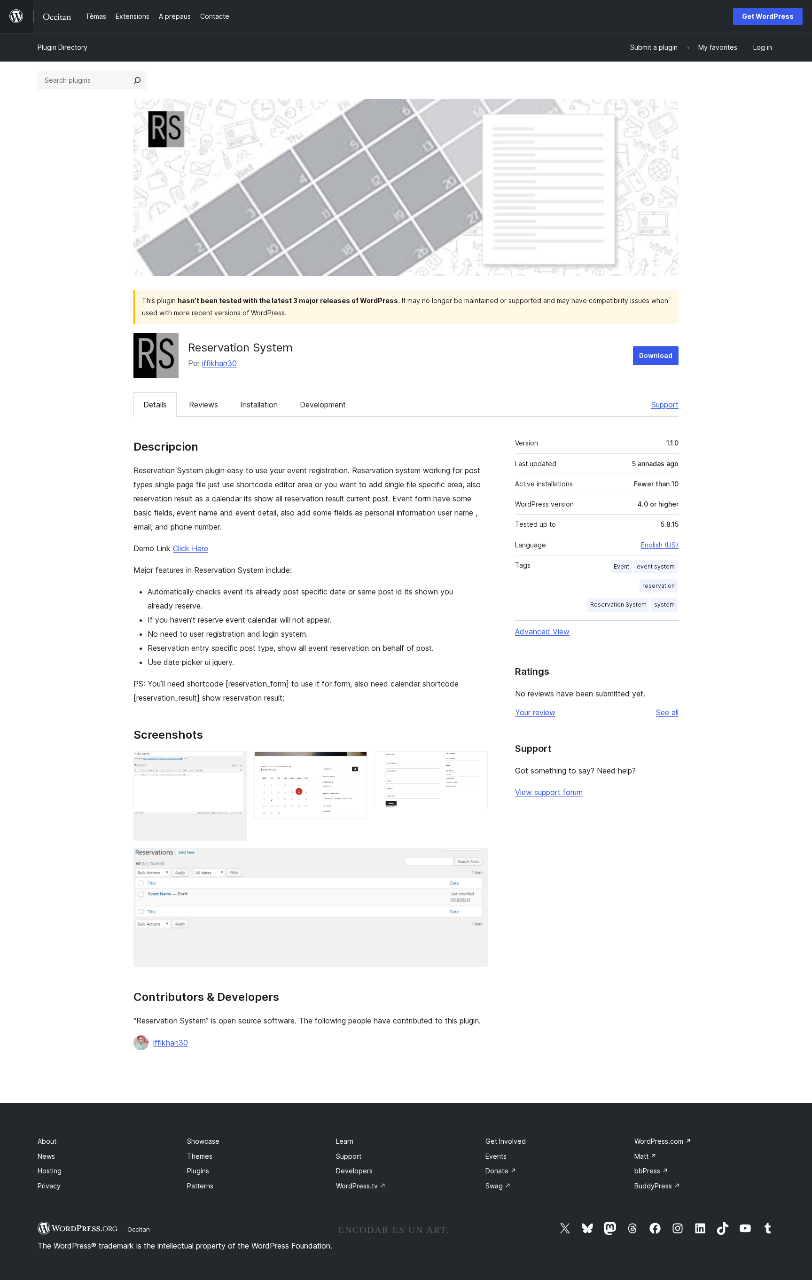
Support (665, 404)
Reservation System (618, 604)
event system (656, 566)
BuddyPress (657, 1186)
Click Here (190, 548)
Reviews (203, 404)
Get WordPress (768, 16)
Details (155, 404)
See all (667, 712)
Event (621, 566)
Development (323, 404)
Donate (500, 1171)
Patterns (200, 1186)
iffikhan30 (219, 363)
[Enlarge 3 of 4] (475, 764)
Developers (354, 1171)
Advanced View (542, 631)
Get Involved (505, 1141)
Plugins (198, 1171)
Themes (199, 1156)
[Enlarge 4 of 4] (475, 861)
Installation (259, 404)
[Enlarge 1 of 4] (234, 764)
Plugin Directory (62, 47)
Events (496, 1156)
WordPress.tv (361, 1186)
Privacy (49, 1186)
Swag (498, 1186)
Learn (344, 1141)
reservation (658, 585)
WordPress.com (662, 1141)
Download (655, 355)
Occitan (138, 1229)
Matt (645, 1156)
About (47, 1141)
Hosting (50, 1171)
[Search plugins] (137, 80)
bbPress (651, 1171)
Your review (535, 712)
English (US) (660, 545)
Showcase (203, 1141)
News (46, 1156)
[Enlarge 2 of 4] (354, 764)
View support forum (549, 792)
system (664, 604)
